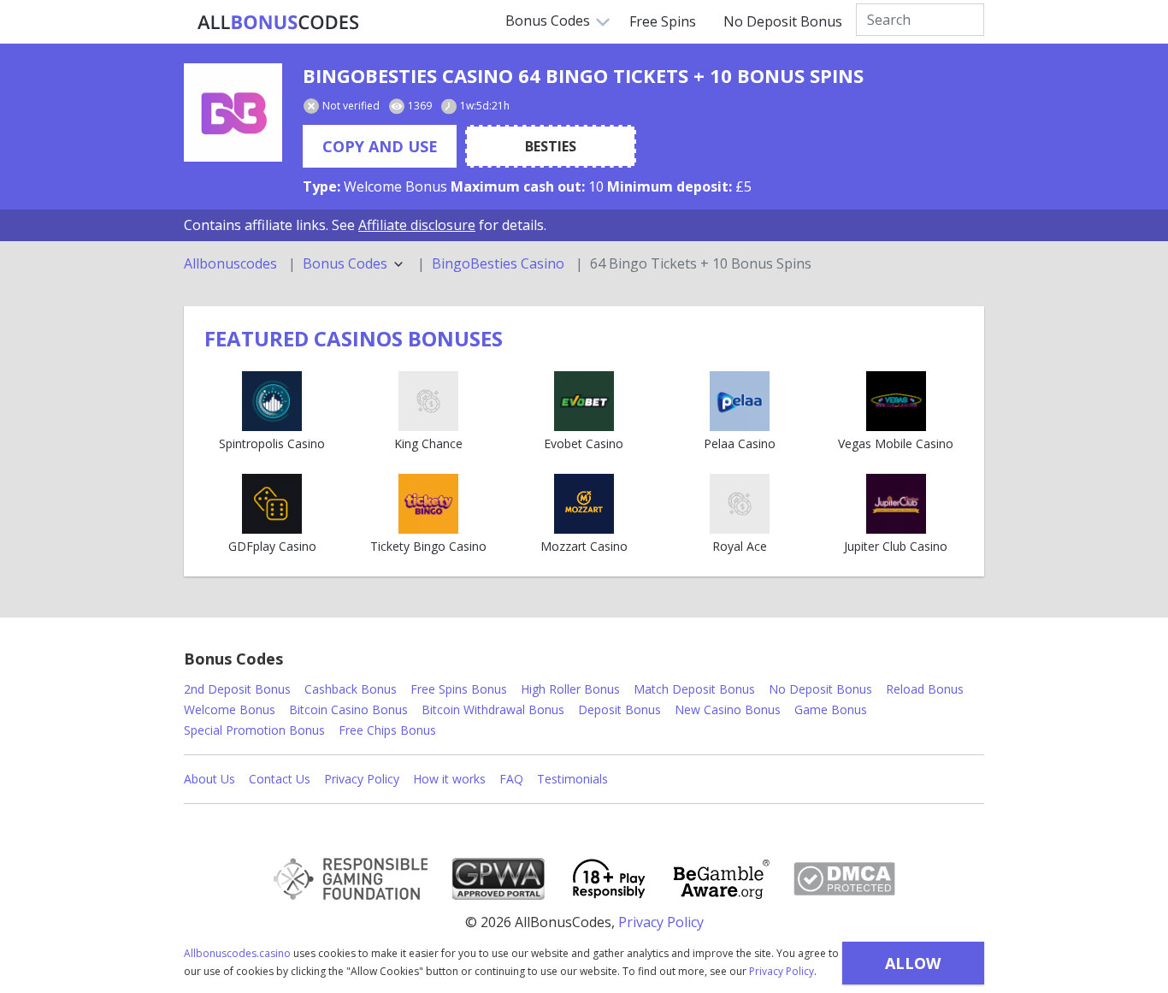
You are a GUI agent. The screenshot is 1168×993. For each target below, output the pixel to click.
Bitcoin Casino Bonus (348, 709)
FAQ (511, 779)
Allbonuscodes (230, 264)
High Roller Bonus (570, 689)
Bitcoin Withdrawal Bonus (493, 709)
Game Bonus (830, 709)
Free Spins (662, 21)
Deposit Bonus (619, 709)
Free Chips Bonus (387, 730)
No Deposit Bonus (782, 21)
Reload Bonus (925, 689)
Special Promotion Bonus (254, 730)
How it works (449, 779)
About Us (209, 779)
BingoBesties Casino (498, 264)
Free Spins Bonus (458, 689)
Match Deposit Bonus (694, 689)
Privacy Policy (781, 971)
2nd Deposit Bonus (237, 689)
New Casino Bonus (728, 709)
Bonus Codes (547, 20)
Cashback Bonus (350, 689)
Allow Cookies (913, 968)
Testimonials (572, 779)
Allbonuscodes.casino (237, 953)
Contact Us (279, 779)
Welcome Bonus (229, 709)
